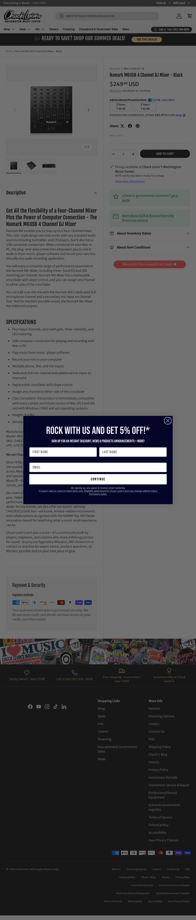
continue (98, 479)
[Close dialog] (167, 420)
